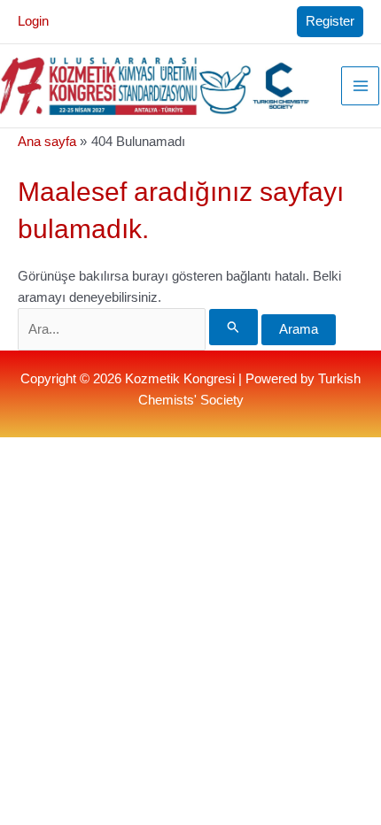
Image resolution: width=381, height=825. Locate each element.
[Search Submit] (233, 326)
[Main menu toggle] (360, 85)
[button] (330, 21)
